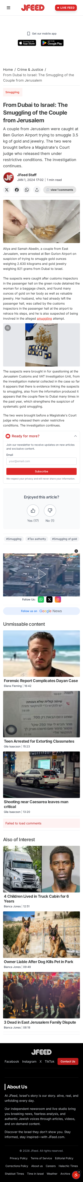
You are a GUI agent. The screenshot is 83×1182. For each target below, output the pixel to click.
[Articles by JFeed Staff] (8, 177)
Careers (51, 1166)
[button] (41, 344)
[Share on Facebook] (16, 189)
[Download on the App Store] (27, 43)
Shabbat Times (14, 1173)
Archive (65, 1173)
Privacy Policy (19, 1158)
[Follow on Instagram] (58, 599)
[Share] (37, 189)
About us (37, 1166)
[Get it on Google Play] (52, 43)
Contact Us (68, 1061)
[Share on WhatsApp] (26, 189)
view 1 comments (62, 189)
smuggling (44, 318)
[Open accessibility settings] (76, 1175)
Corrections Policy (16, 1166)
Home (8, 70)
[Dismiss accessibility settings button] (79, 1172)
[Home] (32, 8)
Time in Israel (35, 1173)
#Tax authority (37, 538)
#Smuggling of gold (64, 538)
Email (9, 454)
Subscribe (41, 471)
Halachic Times (68, 1166)
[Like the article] (33, 510)
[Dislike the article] (50, 510)
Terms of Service (41, 1158)
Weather (52, 1173)
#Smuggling (13, 538)
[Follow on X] (49, 599)
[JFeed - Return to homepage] (41, 1052)
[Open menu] (8, 7)
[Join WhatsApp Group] (41, 599)
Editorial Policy (64, 1158)
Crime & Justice (30, 70)
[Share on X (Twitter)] (6, 189)
